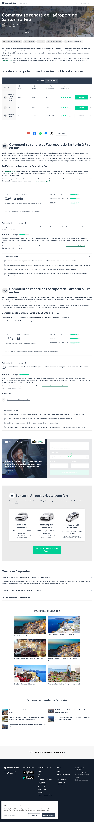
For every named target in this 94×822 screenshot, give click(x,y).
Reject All (34, 815)
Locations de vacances (63, 774)
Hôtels (58, 771)
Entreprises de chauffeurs (60, 783)
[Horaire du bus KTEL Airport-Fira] (47, 400)
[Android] (28, 777)
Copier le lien (61, 133)
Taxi (42, 41)
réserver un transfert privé (40, 181)
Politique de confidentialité (42, 783)
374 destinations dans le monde (46, 752)
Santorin (9, 33)
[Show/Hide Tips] (89, 256)
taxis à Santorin (10, 171)
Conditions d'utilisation (45, 779)
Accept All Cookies (48, 815)
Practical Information (74, 41)
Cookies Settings (9, 815)
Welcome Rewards (43, 787)
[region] (29, 810)
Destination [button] (24, 3)
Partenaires (59, 777)
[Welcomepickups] (11, 767)
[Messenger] (45, 133)
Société (40, 771)
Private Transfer (55, 41)
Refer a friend (42, 789)
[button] (91, 97)
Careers (40, 792)
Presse (40, 777)
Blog (39, 774)
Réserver (81, 97)
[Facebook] (34, 133)
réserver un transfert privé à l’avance (55, 386)
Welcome (31, 41)
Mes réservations (85, 3)
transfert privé (7, 61)
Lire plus (81, 116)
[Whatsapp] (40, 133)
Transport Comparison (13, 41)
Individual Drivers (61, 779)
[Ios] (28, 772)
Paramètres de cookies (45, 795)
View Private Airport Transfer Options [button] (47, 550)
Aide (11, 773)
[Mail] (28, 133)
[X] (51, 133)
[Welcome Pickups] (9, 3)
